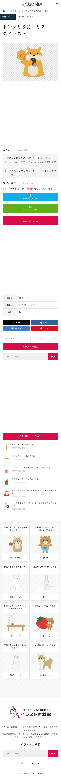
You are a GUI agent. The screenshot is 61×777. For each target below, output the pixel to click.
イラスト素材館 (37, 773)
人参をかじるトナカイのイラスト (26, 479)
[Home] (4, 11)
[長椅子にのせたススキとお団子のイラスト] (15, 628)
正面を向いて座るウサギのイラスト (15, 646)
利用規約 (31, 188)
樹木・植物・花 (18, 622)
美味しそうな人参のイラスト (24, 445)
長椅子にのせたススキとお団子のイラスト (15, 607)
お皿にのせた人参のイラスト (24, 456)
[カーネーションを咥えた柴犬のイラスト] (15, 549)
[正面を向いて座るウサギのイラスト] (15, 666)
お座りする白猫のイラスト (15, 567)
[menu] (57, 4)
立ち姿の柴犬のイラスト (45, 645)
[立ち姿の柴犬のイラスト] (45, 666)
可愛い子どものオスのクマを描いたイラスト (45, 529)
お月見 (18, 619)
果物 (45, 622)
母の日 (16, 544)
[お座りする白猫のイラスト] (15, 587)
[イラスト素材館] (30, 4)
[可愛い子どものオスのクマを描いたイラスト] (45, 548)
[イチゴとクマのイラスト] (45, 628)
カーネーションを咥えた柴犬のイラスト (15, 529)
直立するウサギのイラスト (45, 567)
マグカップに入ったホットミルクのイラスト (31, 468)
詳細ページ (15, 557)
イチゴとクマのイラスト (45, 606)
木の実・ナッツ (27, 305)
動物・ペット (7, 17)
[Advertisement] (30, 114)
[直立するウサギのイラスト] (45, 587)
